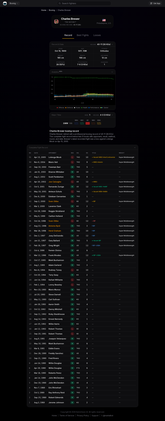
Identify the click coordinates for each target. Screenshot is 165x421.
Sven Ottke (54, 201)
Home (43, 10)
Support (95, 415)
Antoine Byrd (54, 226)
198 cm (82, 58)
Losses (97, 35)
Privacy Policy (83, 415)
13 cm (104, 58)
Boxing (13, 3)
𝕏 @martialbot (107, 415)
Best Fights (83, 35)
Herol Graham (55, 231)
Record (68, 35)
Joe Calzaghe (55, 182)
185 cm (60, 58)
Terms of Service (67, 415)
